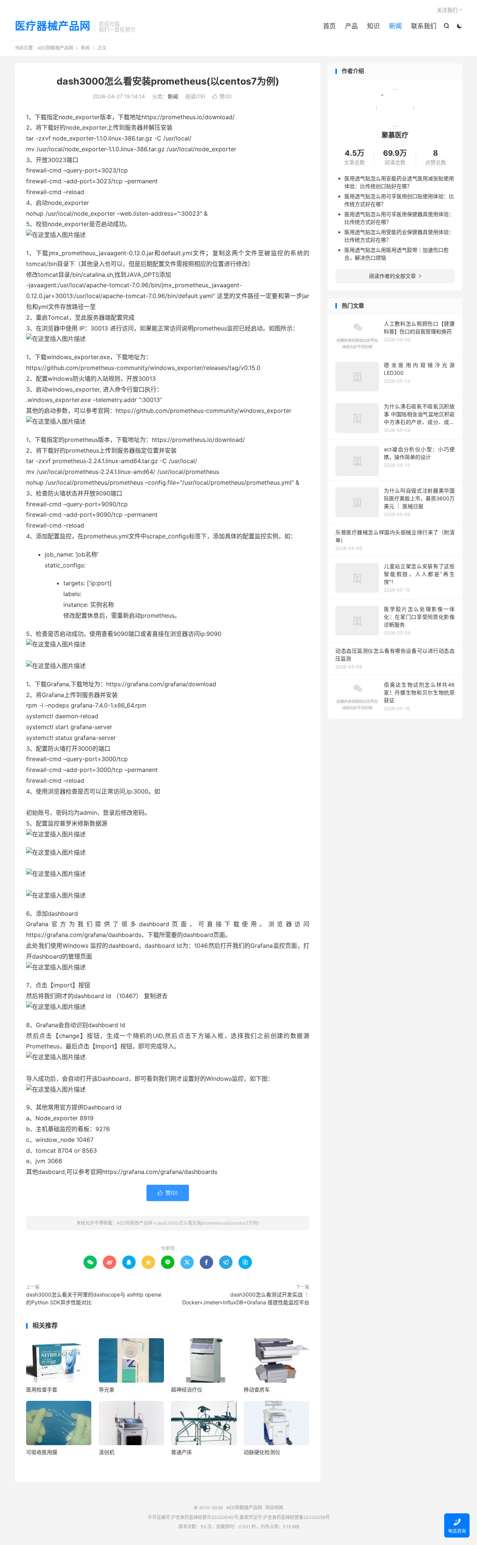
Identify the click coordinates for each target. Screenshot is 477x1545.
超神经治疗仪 (186, 1389)
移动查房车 (257, 1389)
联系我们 (423, 26)
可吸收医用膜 (41, 1452)
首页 (329, 26)
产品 (351, 26)
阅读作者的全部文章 (395, 276)
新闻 (395, 26)
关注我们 (447, 10)
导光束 (106, 1389)
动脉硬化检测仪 (262, 1452)
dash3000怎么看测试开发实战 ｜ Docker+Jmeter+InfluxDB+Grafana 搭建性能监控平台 (245, 1298)
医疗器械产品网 (53, 26)
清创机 (106, 1452)
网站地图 (274, 1507)
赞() (222, 96)
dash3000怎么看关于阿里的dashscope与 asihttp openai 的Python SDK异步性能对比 (93, 1298)
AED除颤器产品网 (55, 48)
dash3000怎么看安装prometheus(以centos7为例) (168, 81)
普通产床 (181, 1452)
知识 (373, 26)
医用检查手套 (41, 1389)
